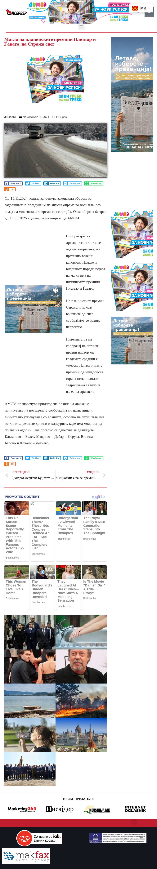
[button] (81, 27)
